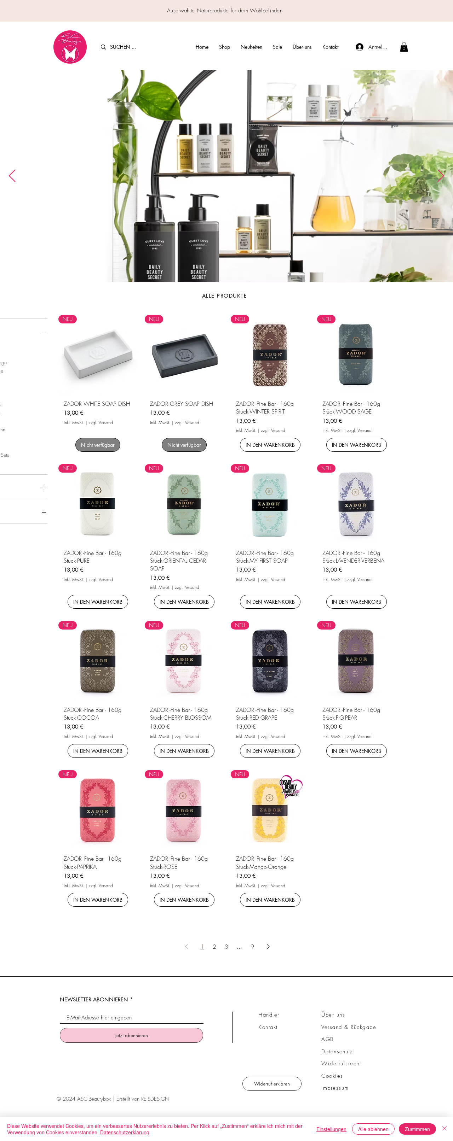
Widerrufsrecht (341, 1063)
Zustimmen (417, 1129)
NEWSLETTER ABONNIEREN (94, 999)
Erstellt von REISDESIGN (143, 1098)
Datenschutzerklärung (124, 1132)
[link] (404, 47)
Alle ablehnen (373, 1129)
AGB (327, 1039)
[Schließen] (444, 1129)
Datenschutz (337, 1051)
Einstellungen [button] (331, 1129)
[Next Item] (441, 176)
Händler (269, 1014)
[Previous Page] (186, 947)
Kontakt (268, 1027)
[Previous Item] (12, 176)
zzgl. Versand (100, 423)
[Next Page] (268, 947)
